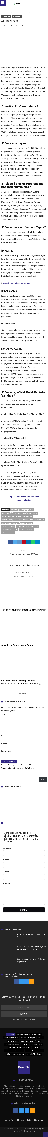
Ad (2, 735)
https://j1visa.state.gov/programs (16, 283)
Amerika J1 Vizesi (9, 513)
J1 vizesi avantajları (9, 529)
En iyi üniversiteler (11, 1038)
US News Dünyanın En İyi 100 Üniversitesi (24, 563)
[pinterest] (24, 542)
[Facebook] (16, 981)
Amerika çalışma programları (22, 510)
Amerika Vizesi (8, 516)
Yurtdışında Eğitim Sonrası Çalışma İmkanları (23, 609)
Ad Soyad (7, 848)
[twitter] (15, 542)
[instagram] (26, 981)
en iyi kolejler (13, 1041)
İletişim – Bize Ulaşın (35, 1120)
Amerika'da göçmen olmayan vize (31, 520)
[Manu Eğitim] (24, 3)
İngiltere (36, 1047)
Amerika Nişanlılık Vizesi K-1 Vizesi (24, 552)
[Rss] (31, 981)
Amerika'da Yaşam (9, 523)
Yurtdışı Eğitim (36, 1044)
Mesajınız (7, 883)
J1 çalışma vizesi (25, 523)
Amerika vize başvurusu (27, 513)
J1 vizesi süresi (8, 533)
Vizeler (17, 16)
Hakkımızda (19, 1120)
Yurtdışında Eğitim (12, 1044)
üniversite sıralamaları (34, 1051)
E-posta (4, 743)
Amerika (14, 13)
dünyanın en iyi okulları (15, 1054)
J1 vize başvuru (8, 526)
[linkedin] (28, 542)
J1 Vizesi (34, 526)
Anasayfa (4, 13)
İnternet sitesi (6, 751)
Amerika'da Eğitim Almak (30, 1041)
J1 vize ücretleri (23, 526)
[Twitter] (21, 981)
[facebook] (10, 542)
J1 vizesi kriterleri (26, 529)
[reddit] (19, 542)
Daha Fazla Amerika (23, 576)
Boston (40, 1038)
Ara (42, 779)
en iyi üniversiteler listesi (14, 1051)
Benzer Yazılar (23, 573)
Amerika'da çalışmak (24, 516)
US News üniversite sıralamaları (29, 1034)
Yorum (4, 714)
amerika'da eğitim (9, 520)
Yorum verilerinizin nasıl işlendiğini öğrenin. (17, 768)
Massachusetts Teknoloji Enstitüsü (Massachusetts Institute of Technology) (21, 682)
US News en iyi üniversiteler (19, 1047)
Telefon (6, 872)
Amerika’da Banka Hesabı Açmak (17, 645)
